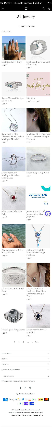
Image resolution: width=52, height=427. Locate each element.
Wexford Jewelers (22, 410)
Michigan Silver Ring (12, 62)
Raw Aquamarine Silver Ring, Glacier (13, 251)
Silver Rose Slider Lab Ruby (12, 212)
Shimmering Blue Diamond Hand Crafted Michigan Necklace (13, 137)
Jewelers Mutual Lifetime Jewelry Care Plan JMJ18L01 (38, 214)
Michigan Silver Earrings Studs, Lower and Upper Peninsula (38, 137)
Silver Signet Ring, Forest (13, 329)
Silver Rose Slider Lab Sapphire (37, 331)
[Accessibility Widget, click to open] (48, 213)
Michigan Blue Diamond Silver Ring (38, 63)
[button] (43, 8)
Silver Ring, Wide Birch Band (13, 290)
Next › (37, 342)
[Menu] (3, 8)
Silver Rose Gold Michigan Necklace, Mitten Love (11, 175)
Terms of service (38, 415)
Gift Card (31, 98)
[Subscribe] (49, 376)
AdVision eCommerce (23, 412)
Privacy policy (26, 415)
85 (32, 342)
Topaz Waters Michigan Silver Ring (13, 99)
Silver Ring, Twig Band (38, 172)
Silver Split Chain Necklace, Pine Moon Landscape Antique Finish (36, 292)
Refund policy (15, 415)
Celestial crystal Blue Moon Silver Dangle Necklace (36, 253)
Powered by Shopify (37, 412)
